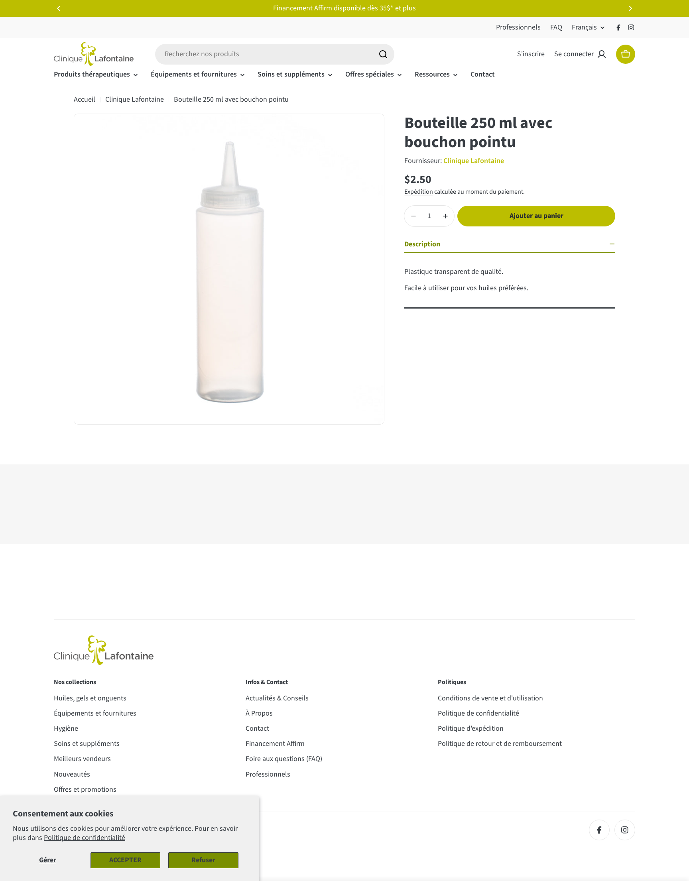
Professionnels (518, 27)
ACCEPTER (125, 860)
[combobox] (274, 54)
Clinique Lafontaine (134, 99)
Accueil (84, 99)
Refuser (203, 860)
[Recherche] (383, 54)
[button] (58, 8)
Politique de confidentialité (84, 838)
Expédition (418, 191)
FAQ (556, 27)
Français (584, 27)
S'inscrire (531, 54)
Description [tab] (422, 244)
